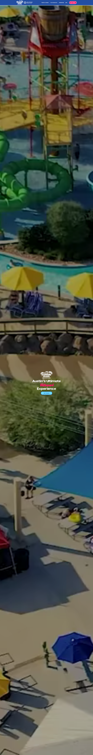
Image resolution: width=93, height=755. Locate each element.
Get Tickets (46, 393)
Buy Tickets (73, 2)
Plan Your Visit (54, 2)
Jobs (66, 2)
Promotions (61, 2)
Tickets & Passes (44, 2)
